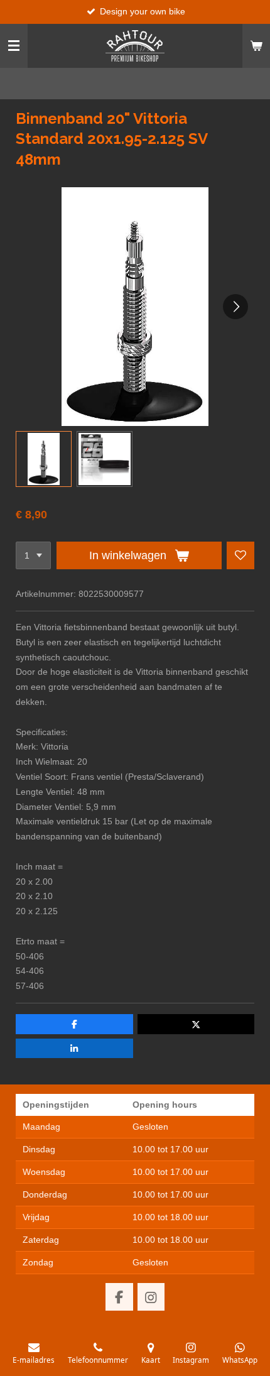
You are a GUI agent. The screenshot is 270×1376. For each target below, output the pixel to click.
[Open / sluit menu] (14, 46)
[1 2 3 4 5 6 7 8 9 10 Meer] (33, 555)
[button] (44, 459)
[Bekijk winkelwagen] (256, 46)
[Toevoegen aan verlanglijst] (240, 555)
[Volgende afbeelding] (235, 306)
